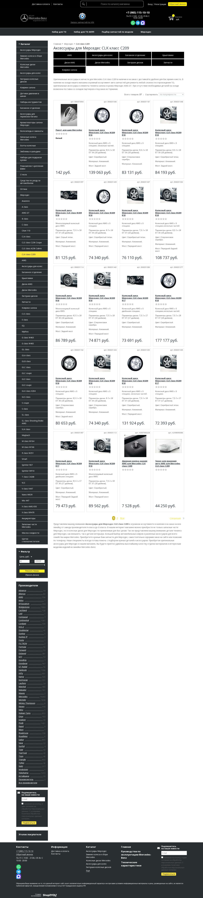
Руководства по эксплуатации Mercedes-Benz (136, 854)
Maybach (26, 435)
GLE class (26, 379)
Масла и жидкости (30, 533)
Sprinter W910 (28, 471)
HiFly (21, 673)
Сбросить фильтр (32, 575)
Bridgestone (24, 607)
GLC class (26, 367)
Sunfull (22, 746)
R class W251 (28, 453)
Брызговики (27, 278)
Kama (21, 676)
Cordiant (22, 623)
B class (25, 218)
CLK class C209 (28, 254)
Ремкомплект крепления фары (31, 167)
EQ (23, 325)
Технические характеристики (131, 864)
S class (25, 408)
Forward (22, 650)
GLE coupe (26, 385)
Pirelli (21, 723)
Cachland (23, 610)
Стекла (23, 174)
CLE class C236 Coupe (32, 242)
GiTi (20, 656)
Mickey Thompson (27, 703)
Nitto (21, 709)
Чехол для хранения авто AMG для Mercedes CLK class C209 (167, 463)
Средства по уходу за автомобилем (30, 181)
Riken (21, 729)
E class (25, 319)
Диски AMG (27, 284)
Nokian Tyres (25, 713)
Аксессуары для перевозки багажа (28, 115)
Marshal (22, 686)
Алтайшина (24, 776)
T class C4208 (28, 476)
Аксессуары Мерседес (30, 50)
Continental (24, 620)
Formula (22, 646)
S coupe (25, 403)
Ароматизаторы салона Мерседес (31, 123)
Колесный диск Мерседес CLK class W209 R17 (135, 298)
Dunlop (22, 633)
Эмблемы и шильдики (30, 151)
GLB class (26, 361)
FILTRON (23, 643)
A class (25, 207)
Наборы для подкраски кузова (31, 158)
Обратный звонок (177, 4)
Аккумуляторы (28, 518)
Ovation (22, 719)
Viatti (21, 766)
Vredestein (23, 769)
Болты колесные (28, 145)
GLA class (26, 355)
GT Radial (23, 666)
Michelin (22, 700)
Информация (59, 846)
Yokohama (23, 772)
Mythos (25, 331)
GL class (25, 349)
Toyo (21, 756)
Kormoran (23, 680)
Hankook (23, 670)
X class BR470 (28, 512)
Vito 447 (25, 500)
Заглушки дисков (30, 296)
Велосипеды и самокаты (31, 131)
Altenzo (22, 593)
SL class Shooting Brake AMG (32, 422)
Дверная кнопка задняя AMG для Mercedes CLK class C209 (134, 463)
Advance (22, 590)
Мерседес (24, 195)
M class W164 (28, 441)
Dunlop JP (23, 637)
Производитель (26, 779)
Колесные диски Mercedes (27, 65)
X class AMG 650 (29, 506)
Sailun (21, 739)
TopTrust (23, 753)
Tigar (21, 749)
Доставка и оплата (41, 4)
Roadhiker (23, 736)
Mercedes (23, 696)
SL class (25, 414)
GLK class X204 (28, 391)
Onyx (21, 716)
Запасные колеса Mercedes (28, 138)
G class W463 (28, 337)
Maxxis (22, 693)
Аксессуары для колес (30, 73)
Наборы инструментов (31, 102)
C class (25, 224)
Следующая (175, 518)
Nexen (21, 706)
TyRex (21, 763)
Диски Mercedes (29, 290)
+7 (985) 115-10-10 (138, 12)
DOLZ (21, 627)
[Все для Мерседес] (33, 18)
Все (122, 518)
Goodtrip (23, 660)
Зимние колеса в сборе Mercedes (31, 57)
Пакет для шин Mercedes (69, 130)
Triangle (22, 759)
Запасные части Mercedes (29, 525)
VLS (23, 482)
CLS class (26, 313)
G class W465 (28, 343)
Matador (22, 690)
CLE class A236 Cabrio (32, 248)
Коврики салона (27, 87)
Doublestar (24, 630)
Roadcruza (23, 733)
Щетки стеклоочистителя (30, 540)
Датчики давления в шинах (29, 94)
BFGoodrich (24, 603)
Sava (21, 743)
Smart (24, 459)
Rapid (21, 726)
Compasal (23, 617)
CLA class (26, 236)
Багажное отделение (30, 108)
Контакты (58, 4)
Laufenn (22, 683)
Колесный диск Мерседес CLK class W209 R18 (102, 132)
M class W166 (28, 447)
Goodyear (23, 663)
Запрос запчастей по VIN (82, 22)
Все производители (28, 782)
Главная (126, 846)
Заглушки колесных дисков (29, 80)
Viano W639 (27, 494)
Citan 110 (26, 230)
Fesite (21, 640)
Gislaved (22, 653)
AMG (24, 260)
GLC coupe (27, 373)
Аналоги (26, 201)
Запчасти (26, 302)
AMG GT (25, 212)
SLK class (26, 429)
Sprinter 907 (27, 465)
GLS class (26, 397)
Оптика (23, 189)
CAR (20, 613)
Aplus (21, 600)
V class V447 (27, 488)
